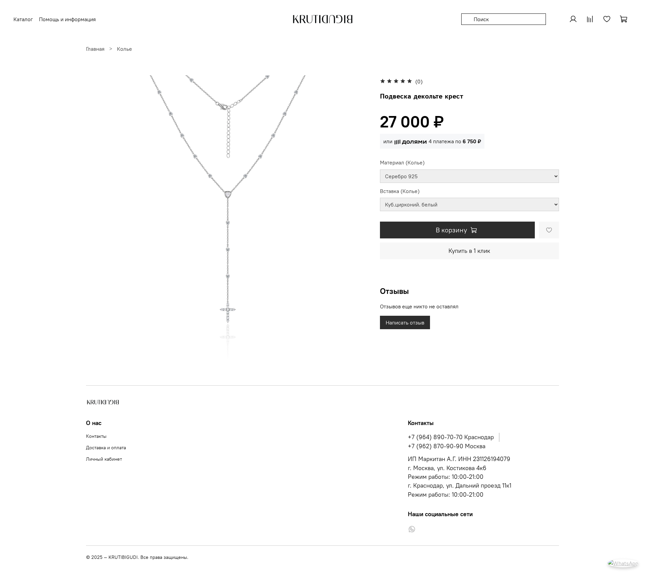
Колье (124, 48)
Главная (95, 48)
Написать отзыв (405, 322)
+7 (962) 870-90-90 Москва (446, 446)
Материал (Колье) (402, 162)
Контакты (96, 436)
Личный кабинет (104, 459)
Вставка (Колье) (400, 191)
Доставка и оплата (106, 448)
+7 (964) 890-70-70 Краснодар (451, 437)
